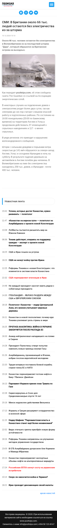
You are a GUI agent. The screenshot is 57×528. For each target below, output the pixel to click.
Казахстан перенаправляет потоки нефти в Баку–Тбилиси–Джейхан (30, 375)
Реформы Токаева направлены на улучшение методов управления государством (31, 440)
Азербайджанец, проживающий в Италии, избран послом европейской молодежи (29, 356)
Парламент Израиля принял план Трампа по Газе (31, 385)
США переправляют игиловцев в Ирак (28, 277)
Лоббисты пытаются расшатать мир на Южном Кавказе (28, 231)
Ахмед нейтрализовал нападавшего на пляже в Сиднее (31, 338)
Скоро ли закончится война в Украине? (28, 477)
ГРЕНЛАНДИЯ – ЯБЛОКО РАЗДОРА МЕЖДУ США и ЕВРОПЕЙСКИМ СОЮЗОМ (30, 297)
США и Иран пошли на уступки (24, 252)
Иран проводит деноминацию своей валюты (31, 485)
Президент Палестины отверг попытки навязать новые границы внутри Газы (28, 347)
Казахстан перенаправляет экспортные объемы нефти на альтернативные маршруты (31, 459)
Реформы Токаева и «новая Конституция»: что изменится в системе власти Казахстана (32, 270)
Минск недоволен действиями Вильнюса (29, 402)
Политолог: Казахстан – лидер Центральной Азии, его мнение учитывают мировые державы (31, 308)
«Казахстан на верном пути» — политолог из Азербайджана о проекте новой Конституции (31, 222)
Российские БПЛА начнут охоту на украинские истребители (32, 469)
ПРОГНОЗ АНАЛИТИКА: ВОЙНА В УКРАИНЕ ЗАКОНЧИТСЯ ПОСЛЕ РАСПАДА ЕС (30, 328)
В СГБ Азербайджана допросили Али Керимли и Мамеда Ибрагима (32, 450)
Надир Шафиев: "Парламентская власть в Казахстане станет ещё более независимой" (31, 421)
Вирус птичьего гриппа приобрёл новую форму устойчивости (32, 431)
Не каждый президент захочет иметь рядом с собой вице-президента (31, 287)
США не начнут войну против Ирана (26, 260)
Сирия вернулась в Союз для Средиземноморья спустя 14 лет (25, 394)
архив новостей (47, 493)
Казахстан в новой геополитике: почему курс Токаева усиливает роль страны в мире (31, 319)
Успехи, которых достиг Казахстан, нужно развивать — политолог (29, 212)
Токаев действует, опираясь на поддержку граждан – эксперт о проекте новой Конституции (29, 242)
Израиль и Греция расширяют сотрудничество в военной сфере (31, 412)
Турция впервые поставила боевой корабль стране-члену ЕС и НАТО (30, 366)
